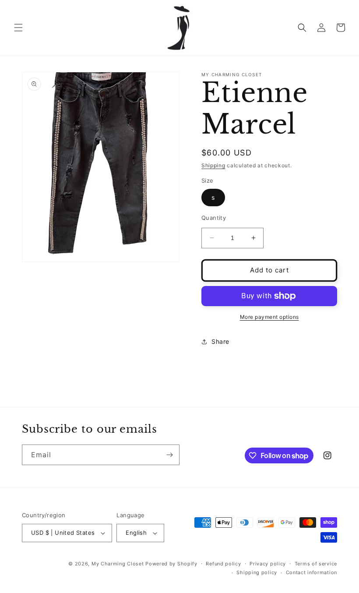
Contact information (311, 572)
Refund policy (223, 564)
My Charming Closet (118, 564)
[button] (18, 27)
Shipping (213, 165)
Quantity (213, 217)
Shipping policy (256, 572)
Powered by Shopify (171, 564)
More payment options (269, 317)
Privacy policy (268, 564)
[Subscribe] (169, 455)
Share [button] (220, 341)
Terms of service (316, 564)
